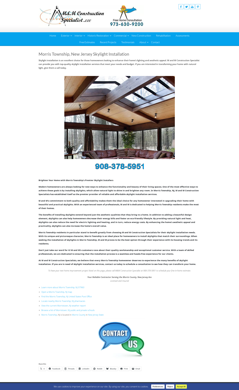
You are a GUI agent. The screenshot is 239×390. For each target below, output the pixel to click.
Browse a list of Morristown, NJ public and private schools (68, 310)
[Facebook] (180, 6)
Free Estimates (87, 42)
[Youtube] (192, 6)
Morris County (78, 314)
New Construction (141, 35)
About (142, 42)
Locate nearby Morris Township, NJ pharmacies (63, 301)
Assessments (182, 35)
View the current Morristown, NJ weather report (63, 305)
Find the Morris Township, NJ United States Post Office (66, 296)
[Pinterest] (197, 6)
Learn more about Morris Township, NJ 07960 (62, 287)
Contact (155, 42)
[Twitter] (186, 6)
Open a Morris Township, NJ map (56, 291)
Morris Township (49, 314)
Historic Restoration (98, 35)
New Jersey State (96, 314)
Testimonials (127, 42)
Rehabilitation (163, 35)
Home (53, 35)
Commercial (120, 35)
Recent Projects (108, 42)
